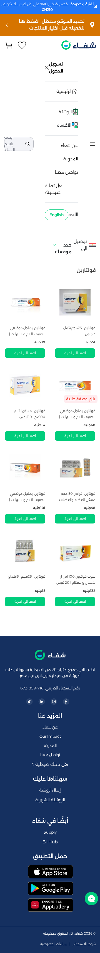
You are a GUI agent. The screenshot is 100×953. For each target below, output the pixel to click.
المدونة (70, 158)
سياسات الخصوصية (53, 944)
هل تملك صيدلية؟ (53, 189)
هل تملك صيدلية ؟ (50, 764)
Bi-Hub (50, 842)
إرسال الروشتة (50, 790)
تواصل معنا (66, 172)
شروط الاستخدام (84, 944)
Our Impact (50, 736)
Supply (50, 832)
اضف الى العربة (75, 353)
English (56, 214)
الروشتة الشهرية (50, 799)
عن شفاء (69, 145)
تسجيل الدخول (56, 67)
